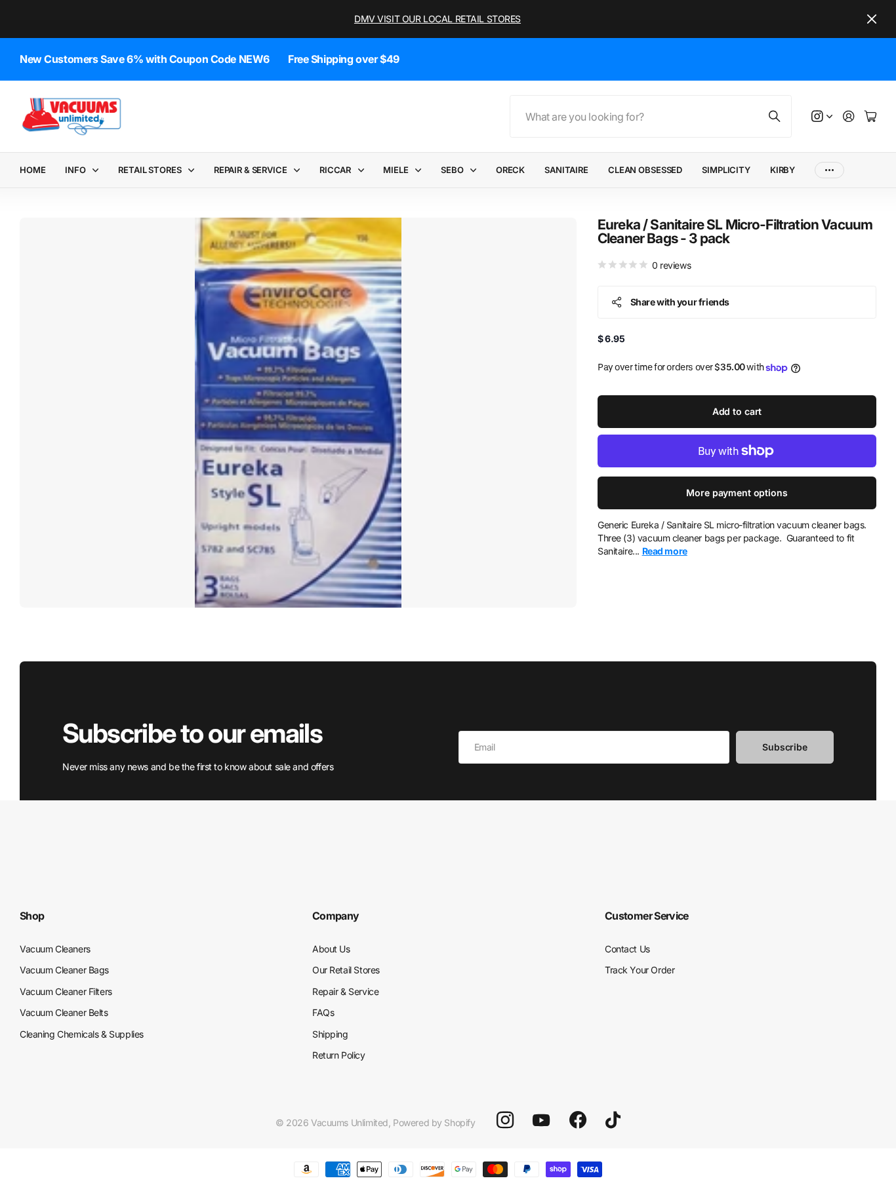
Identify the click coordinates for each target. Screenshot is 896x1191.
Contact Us (627, 948)
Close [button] (871, 19)
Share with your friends (679, 301)
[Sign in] (849, 117)
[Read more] (821, 117)
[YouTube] (541, 1120)
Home (32, 170)
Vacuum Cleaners (55, 948)
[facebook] (577, 1120)
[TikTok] (613, 1120)
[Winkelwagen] (870, 117)
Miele (395, 170)
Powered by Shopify (434, 1122)
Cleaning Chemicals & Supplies (82, 1034)
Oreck (510, 170)
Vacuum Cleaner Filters (66, 991)
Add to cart (737, 411)
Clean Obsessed (645, 170)
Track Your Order (639, 969)
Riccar (335, 170)
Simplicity (726, 170)
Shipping (330, 1034)
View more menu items (829, 170)
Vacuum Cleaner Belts (64, 1012)
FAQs (323, 1012)
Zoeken (775, 116)
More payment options (736, 492)
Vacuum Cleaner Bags (64, 969)
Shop (32, 915)
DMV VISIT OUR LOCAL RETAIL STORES (437, 18)
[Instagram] (505, 1119)
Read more (664, 551)
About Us (331, 948)
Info (75, 170)
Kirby (782, 170)
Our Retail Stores (346, 969)
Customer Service (647, 915)
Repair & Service (250, 170)
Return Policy (338, 1055)
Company (335, 915)
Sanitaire (566, 170)
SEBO (452, 170)
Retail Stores (149, 170)
